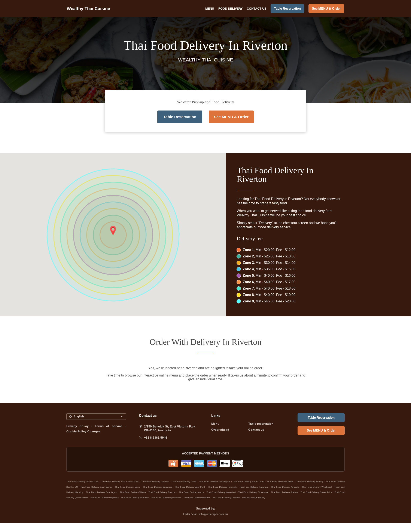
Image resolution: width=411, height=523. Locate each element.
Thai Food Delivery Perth (183, 481)
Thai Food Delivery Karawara (253, 487)
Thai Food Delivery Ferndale (135, 497)
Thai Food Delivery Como (127, 487)
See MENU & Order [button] (326, 8)
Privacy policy (77, 426)
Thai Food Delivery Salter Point (316, 492)
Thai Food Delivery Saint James (96, 487)
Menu (209, 8)
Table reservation (261, 423)
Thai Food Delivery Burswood (157, 487)
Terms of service (108, 426)
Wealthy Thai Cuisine (88, 8)
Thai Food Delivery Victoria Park (82, 481)
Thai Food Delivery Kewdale (285, 487)
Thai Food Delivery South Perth (248, 481)
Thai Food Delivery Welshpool (317, 487)
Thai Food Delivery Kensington (214, 481)
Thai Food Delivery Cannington (101, 492)
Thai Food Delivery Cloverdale (253, 492)
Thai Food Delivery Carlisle (280, 481)
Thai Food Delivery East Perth (190, 487)
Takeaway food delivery (253, 497)
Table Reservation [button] (287, 8)
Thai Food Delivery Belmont (162, 492)
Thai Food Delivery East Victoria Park (120, 481)
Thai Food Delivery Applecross (166, 497)
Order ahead (220, 429)
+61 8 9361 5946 (155, 437)
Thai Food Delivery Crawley (226, 497)
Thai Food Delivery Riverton (196, 497)
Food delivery (230, 8)
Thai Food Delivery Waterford (221, 492)
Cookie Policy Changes (83, 431)
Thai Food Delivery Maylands (104, 497)
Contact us (256, 8)
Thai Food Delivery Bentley (309, 481)
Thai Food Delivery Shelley (284, 492)
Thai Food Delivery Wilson (133, 492)
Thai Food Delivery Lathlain (155, 481)
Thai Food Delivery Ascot (191, 492)
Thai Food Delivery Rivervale (222, 487)
